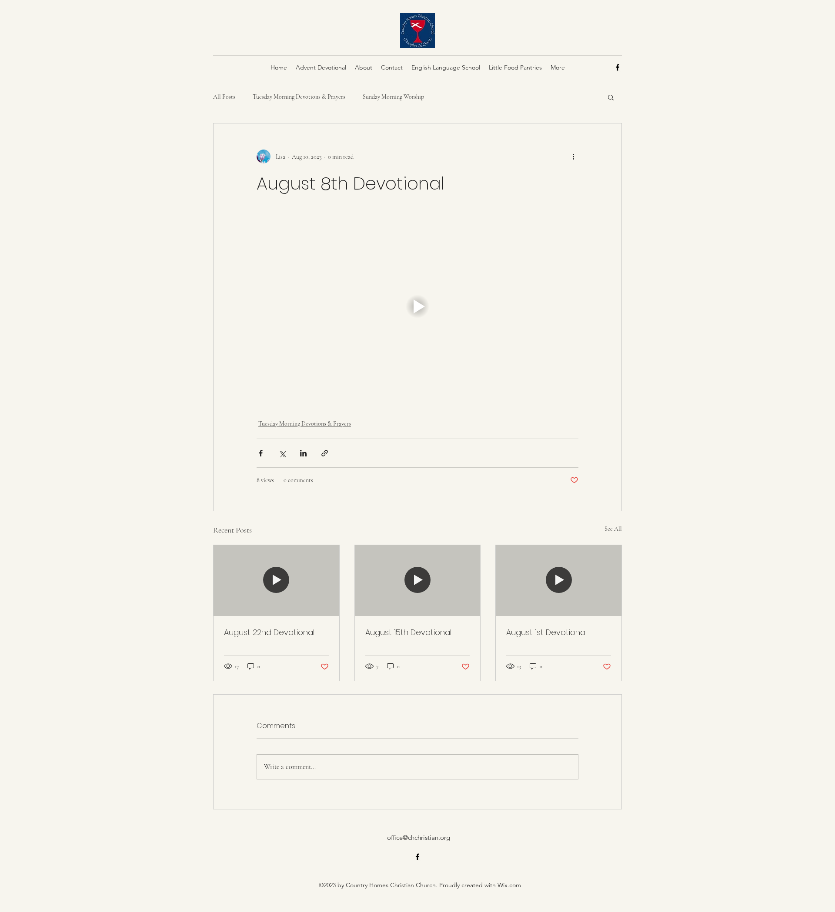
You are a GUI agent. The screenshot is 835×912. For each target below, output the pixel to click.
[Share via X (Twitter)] (282, 453)
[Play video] (417, 306)
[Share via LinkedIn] (303, 453)
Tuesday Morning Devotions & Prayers (299, 96)
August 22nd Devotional (269, 632)
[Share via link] (325, 453)
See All (613, 529)
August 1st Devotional (546, 632)
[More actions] (573, 156)
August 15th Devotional (408, 632)
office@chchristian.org (418, 837)
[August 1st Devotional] (558, 580)
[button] (611, 96)
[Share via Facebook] (261, 453)
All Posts (224, 96)
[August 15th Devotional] (418, 580)
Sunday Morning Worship (393, 96)
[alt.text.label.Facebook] (617, 67)
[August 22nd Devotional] (276, 580)
